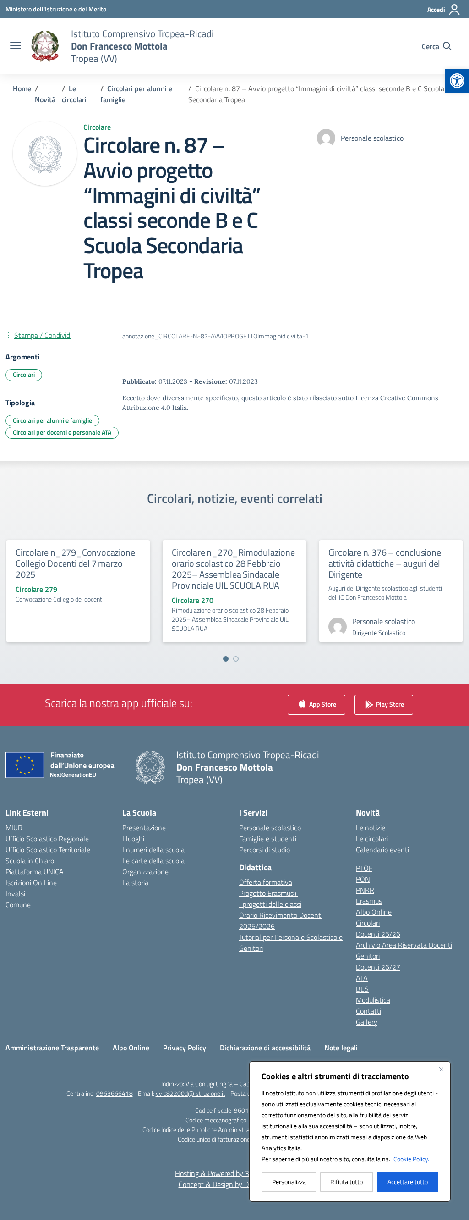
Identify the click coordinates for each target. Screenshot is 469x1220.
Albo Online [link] (374, 911)
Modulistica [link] (373, 999)
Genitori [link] (368, 955)
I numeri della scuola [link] (153, 849)
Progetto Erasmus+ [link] (268, 893)
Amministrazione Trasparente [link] (52, 1047)
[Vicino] (441, 1069)
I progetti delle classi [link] (270, 904)
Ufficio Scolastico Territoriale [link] (47, 849)
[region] (350, 1131)
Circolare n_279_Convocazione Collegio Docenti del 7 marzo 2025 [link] (75, 563)
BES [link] (362, 988)
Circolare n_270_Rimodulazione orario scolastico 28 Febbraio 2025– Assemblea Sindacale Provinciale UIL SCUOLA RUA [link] (233, 568)
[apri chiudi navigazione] (15, 46)
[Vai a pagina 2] (236, 659)
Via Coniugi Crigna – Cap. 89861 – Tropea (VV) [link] (246, 1083)
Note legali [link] (341, 1047)
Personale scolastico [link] (270, 827)
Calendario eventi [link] (382, 849)
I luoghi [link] (133, 838)
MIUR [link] (13, 827)
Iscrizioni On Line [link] (31, 882)
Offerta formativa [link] (265, 882)
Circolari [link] (24, 374)
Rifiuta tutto (346, 1182)
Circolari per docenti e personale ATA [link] (62, 432)
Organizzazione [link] (145, 871)
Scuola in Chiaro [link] (29, 860)
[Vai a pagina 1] (226, 659)
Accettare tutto (407, 1182)
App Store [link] (322, 704)
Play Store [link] (389, 704)
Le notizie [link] (370, 827)
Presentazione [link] (144, 827)
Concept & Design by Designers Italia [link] (235, 1184)
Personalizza (289, 1182)
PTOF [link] (364, 867)
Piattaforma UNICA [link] (34, 871)
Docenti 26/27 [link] (378, 966)
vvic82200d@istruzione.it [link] (190, 1093)
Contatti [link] (368, 1010)
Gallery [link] (366, 1021)
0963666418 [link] (114, 1093)
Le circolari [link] (372, 838)
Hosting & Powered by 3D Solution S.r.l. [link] (234, 1173)
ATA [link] (362, 977)
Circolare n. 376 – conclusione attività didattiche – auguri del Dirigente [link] (384, 563)
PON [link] (363, 878)
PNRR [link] (365, 889)
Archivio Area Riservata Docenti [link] (404, 944)
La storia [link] (135, 882)
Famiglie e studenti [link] (267, 838)
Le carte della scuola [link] (153, 860)
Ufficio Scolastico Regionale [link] (47, 838)
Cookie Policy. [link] (411, 1159)
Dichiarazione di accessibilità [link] (265, 1047)
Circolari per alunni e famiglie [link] (52, 420)
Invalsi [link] (15, 893)
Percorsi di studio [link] (264, 849)
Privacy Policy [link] (184, 1047)
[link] (457, 81)
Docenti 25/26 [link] (378, 933)
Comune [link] (18, 904)
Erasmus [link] (369, 900)
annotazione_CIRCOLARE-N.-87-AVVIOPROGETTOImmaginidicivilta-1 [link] (215, 336)
